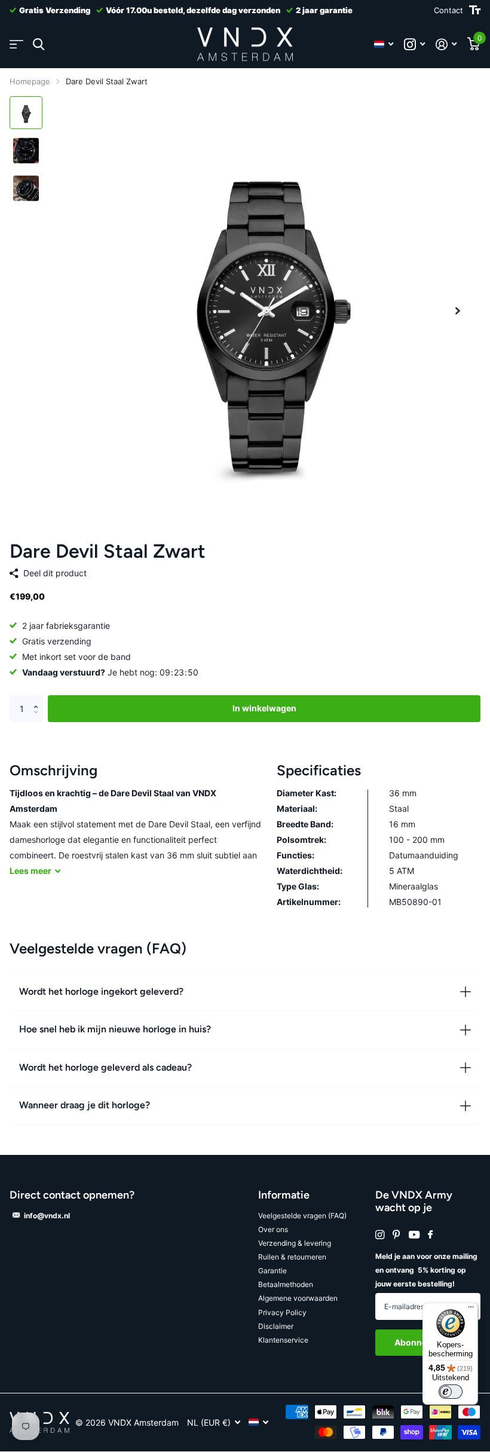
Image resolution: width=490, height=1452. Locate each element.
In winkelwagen (264, 708)
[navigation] (26, 112)
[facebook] (430, 1235)
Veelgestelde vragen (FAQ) (302, 1215)
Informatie (284, 1195)
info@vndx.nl (47, 1215)
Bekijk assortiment (16, 44)
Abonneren (418, 1342)
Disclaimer (275, 1326)
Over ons (273, 1229)
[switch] (451, 1391)
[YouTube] (414, 1235)
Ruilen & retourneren (292, 1256)
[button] (458, 310)
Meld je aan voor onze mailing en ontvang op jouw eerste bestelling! (426, 1270)
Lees (30, 871)
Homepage (30, 81)
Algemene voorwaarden (298, 1298)
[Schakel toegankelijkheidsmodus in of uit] (474, 10)
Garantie (272, 1270)
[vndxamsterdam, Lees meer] (414, 44)
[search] (38, 44)
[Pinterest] (396, 1234)
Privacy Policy (282, 1312)
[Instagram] (379, 1234)
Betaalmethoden (285, 1284)
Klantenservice (283, 1339)
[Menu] (471, 1310)
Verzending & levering (294, 1243)
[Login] (446, 44)
